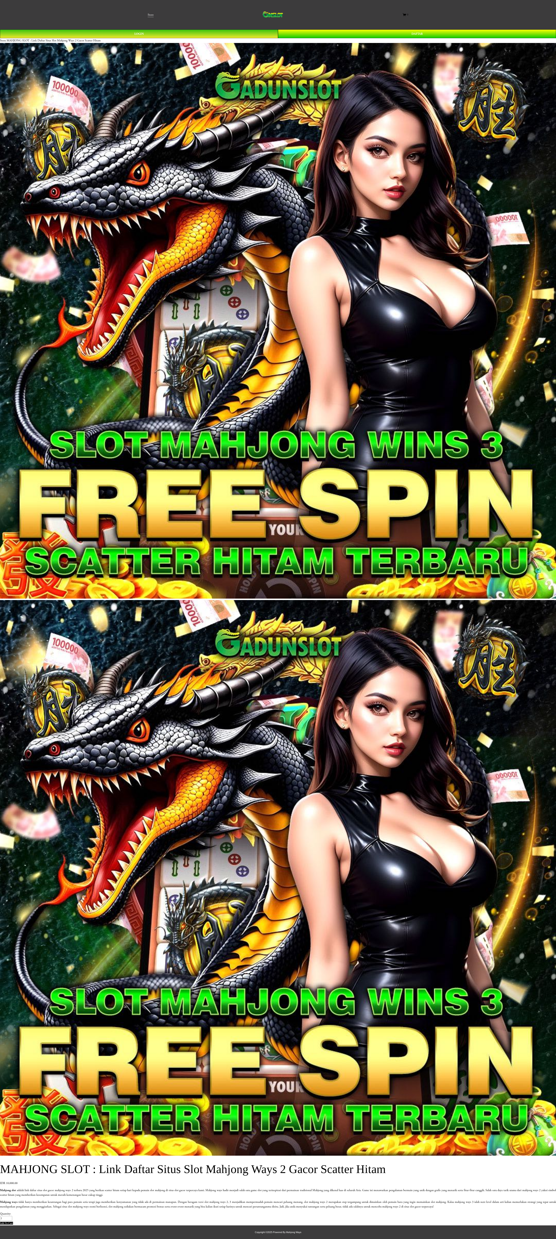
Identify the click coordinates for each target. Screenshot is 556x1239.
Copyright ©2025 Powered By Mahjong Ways (278, 1232)
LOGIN (139, 34)
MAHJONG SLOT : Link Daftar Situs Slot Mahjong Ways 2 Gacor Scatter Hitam (54, 40)
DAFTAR (417, 34)
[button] (6, 1223)
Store (3, 40)
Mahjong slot (8, 1190)
